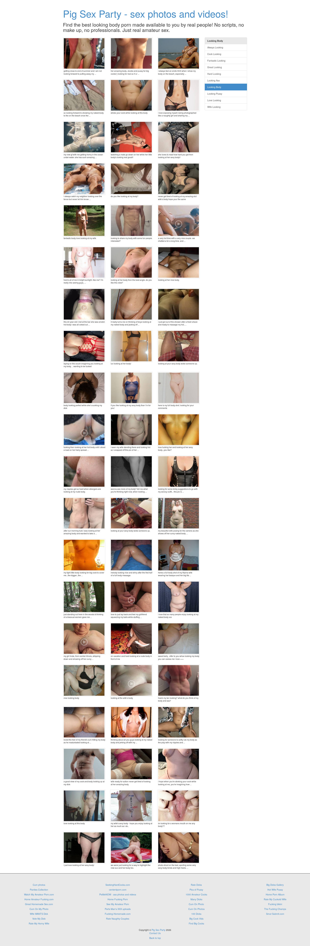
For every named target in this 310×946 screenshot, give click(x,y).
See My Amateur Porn (117, 904)
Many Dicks (196, 899)
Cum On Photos (196, 909)
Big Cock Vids (196, 918)
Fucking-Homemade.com (118, 913)
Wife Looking (214, 106)
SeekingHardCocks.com (117, 884)
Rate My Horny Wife (39, 923)
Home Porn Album (275, 894)
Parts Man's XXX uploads (118, 909)
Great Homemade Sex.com (39, 904)
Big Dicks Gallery (275, 884)
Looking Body (214, 87)
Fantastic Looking (216, 60)
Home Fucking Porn (118, 899)
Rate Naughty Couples (117, 918)
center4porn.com (117, 889)
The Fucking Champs (275, 909)
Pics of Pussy (196, 889)
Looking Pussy (214, 93)
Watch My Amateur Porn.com (39, 894)
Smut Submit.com (275, 913)
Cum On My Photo (39, 909)
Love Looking (214, 100)
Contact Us (155, 933)
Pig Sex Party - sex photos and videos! (145, 13)
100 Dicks (196, 913)
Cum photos (39, 884)
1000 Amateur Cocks (196, 894)
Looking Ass (213, 80)
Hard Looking (214, 73)
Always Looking (215, 47)
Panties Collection (39, 889)
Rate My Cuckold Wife (275, 899)
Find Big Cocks (196, 923)
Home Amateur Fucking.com (39, 899)
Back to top (155, 938)
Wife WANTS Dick (39, 913)
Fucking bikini (275, 904)
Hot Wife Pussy (275, 889)
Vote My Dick (39, 918)
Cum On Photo (196, 904)
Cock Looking (214, 54)
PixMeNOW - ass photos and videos (117, 894)
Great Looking (214, 67)
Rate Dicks (196, 884)
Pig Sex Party (158, 929)
